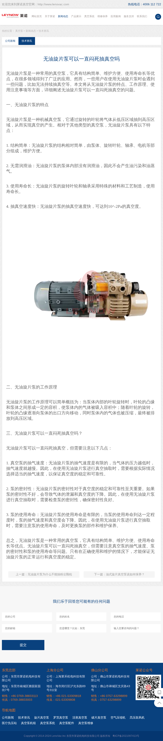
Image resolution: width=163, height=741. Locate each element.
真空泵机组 (28, 723)
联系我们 (142, 16)
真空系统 (89, 16)
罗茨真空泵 (60, 717)
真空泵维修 (85, 723)
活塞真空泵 (79, 717)
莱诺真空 (14, 16)
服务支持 (129, 16)
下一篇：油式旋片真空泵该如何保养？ (119, 574)
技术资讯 (44, 30)
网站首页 (37, 16)
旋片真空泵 (41, 717)
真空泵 (19, 30)
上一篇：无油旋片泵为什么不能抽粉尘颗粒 (44, 574)
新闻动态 (63, 16)
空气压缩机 (118, 717)
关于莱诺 (50, 16)
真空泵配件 (66, 723)
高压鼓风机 (137, 717)
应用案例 (116, 16)
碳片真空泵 (98, 717)
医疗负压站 (9, 723)
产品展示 (76, 16)
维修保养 (102, 16)
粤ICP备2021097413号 (125, 735)
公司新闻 (10, 40)
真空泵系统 (47, 723)
